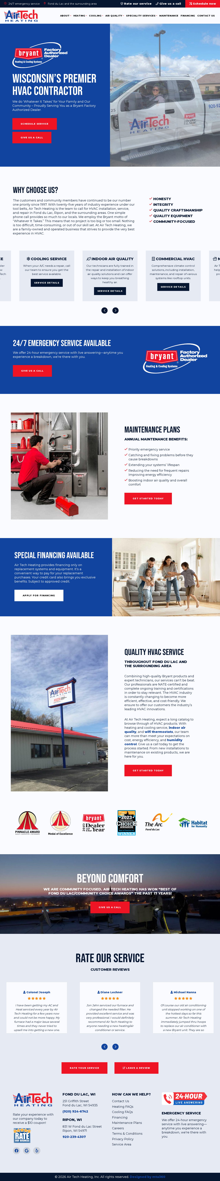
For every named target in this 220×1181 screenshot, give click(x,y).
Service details (46, 291)
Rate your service (84, 1068)
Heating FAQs (122, 1107)
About (65, 15)
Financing (188, 15)
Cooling (95, 15)
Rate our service (137, 3)
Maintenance (168, 15)
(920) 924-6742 (75, 1111)
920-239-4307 (74, 1137)
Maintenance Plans (127, 1123)
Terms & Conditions (127, 1134)
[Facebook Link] (16, 1150)
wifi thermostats (159, 732)
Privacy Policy (123, 1139)
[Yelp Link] (36, 1150)
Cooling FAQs (122, 1112)
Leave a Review (137, 1068)
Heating (79, 15)
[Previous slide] (104, 310)
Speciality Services (140, 15)
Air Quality (113, 15)
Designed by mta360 (147, 1177)
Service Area (121, 1144)
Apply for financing (39, 595)
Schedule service (35, 123)
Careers (118, 1128)
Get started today (148, 498)
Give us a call (169, 3)
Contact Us (206, 15)
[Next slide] (115, 310)
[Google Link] (26, 1150)
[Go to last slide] (104, 1047)
